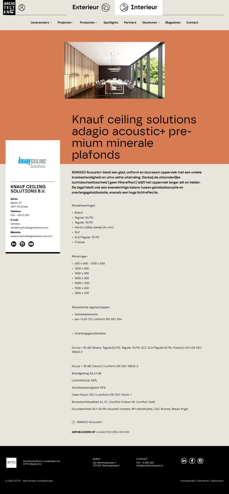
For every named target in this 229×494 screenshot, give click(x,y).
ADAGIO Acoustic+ (89, 422)
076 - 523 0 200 (20, 215)
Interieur (144, 7)
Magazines (173, 22)
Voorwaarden (187, 481)
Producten (87, 22)
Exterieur (85, 7)
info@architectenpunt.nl (149, 465)
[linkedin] (14, 246)
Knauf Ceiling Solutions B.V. (28, 189)
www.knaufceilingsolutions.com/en (31, 236)
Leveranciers (40, 22)
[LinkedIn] (184, 461)
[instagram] (22, 246)
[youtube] (31, 246)
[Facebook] (192, 461)
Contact (192, 22)
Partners (130, 22)
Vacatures (149, 22)
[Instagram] (200, 461)
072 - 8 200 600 (145, 463)
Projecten (65, 22)
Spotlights (110, 22)
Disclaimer (203, 481)
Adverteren (217, 481)
